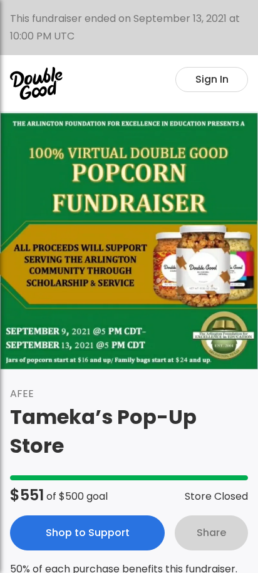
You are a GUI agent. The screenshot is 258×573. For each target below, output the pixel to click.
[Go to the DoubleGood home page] (36, 83)
